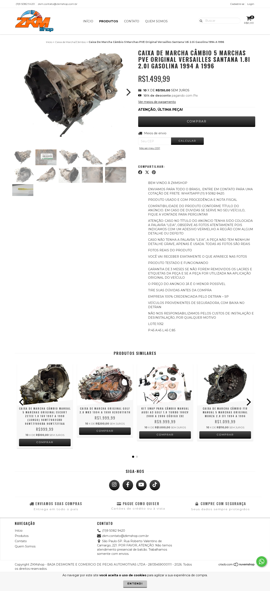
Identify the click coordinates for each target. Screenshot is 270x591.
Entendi (135, 583)
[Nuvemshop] (236, 565)
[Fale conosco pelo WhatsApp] (261, 561)
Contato (131, 21)
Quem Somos (156, 21)
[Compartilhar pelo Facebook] (140, 172)
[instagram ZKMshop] (114, 485)
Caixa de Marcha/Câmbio (70, 42)
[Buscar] (200, 20)
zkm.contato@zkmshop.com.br (57, 3)
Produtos (108, 21)
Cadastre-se (237, 3)
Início (88, 21)
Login (250, 3)
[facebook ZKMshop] (128, 485)
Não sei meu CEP (149, 148)
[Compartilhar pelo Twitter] (147, 172)
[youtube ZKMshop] (141, 485)
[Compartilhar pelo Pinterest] (154, 172)
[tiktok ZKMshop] (155, 485)
